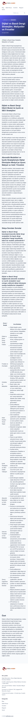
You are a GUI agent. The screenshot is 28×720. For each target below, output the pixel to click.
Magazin (21, 7)
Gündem (15, 7)
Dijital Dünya (9, 7)
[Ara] (24, 13)
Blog (3, 7)
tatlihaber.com (9, 716)
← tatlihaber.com (6, 19)
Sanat (3, 9)
